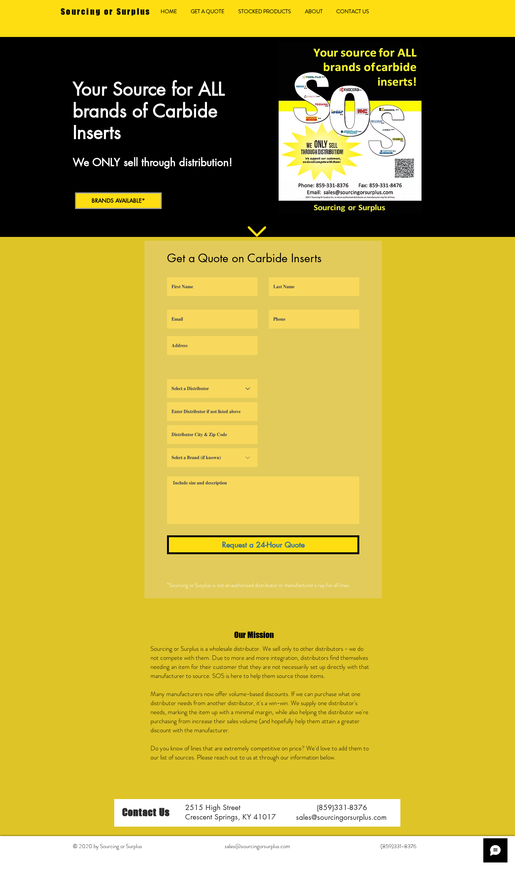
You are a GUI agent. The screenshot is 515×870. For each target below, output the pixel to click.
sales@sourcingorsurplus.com (341, 817)
